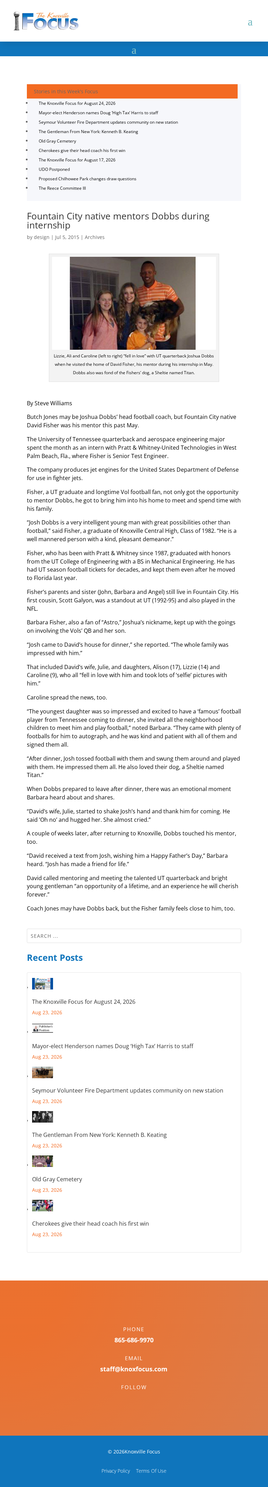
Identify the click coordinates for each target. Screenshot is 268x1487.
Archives (95, 237)
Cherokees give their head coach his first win (82, 150)
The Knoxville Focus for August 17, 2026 (77, 160)
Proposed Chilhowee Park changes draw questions (87, 179)
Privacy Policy (116, 1470)
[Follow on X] (141, 1399)
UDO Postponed (54, 169)
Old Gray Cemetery (57, 141)
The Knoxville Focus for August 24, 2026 (77, 103)
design (42, 237)
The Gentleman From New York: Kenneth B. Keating (88, 132)
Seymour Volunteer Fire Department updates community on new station (108, 122)
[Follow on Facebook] (127, 1399)
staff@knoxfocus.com (134, 1369)
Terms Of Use (151, 1470)
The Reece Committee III (62, 188)
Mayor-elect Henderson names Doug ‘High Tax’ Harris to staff (98, 113)
